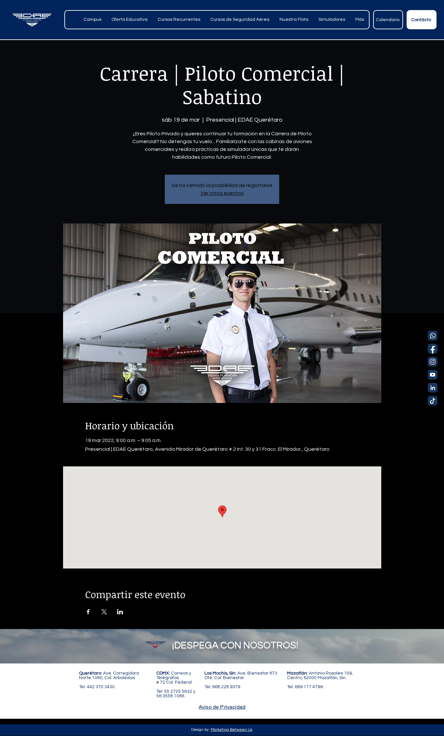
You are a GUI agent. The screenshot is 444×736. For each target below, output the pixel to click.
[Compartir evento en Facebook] (88, 611)
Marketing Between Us (231, 730)
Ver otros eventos (222, 193)
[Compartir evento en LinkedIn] (120, 611)
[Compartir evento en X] (104, 611)
